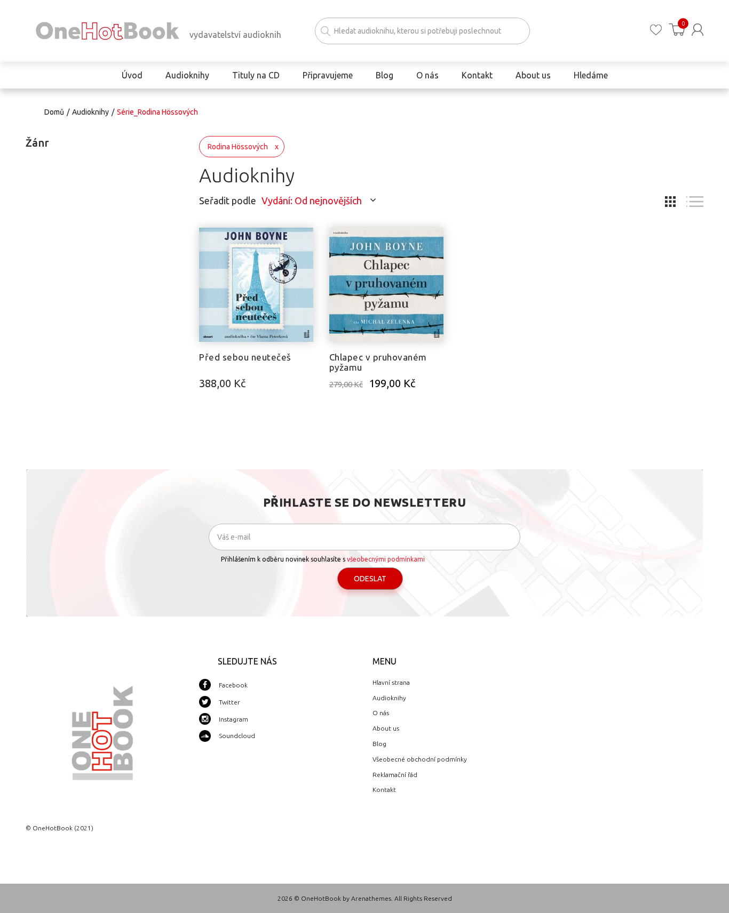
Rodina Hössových (238, 146)
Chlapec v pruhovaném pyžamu (378, 362)
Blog (379, 743)
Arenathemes (371, 898)
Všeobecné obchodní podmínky (420, 759)
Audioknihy (90, 112)
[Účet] (697, 29)
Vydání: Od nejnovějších (312, 200)
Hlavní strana (391, 682)
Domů (54, 112)
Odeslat (370, 578)
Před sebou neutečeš (245, 357)
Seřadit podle (227, 200)
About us (386, 728)
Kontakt (384, 789)
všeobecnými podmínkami (386, 559)
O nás (381, 712)
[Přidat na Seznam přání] (305, 241)
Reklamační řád (395, 774)
